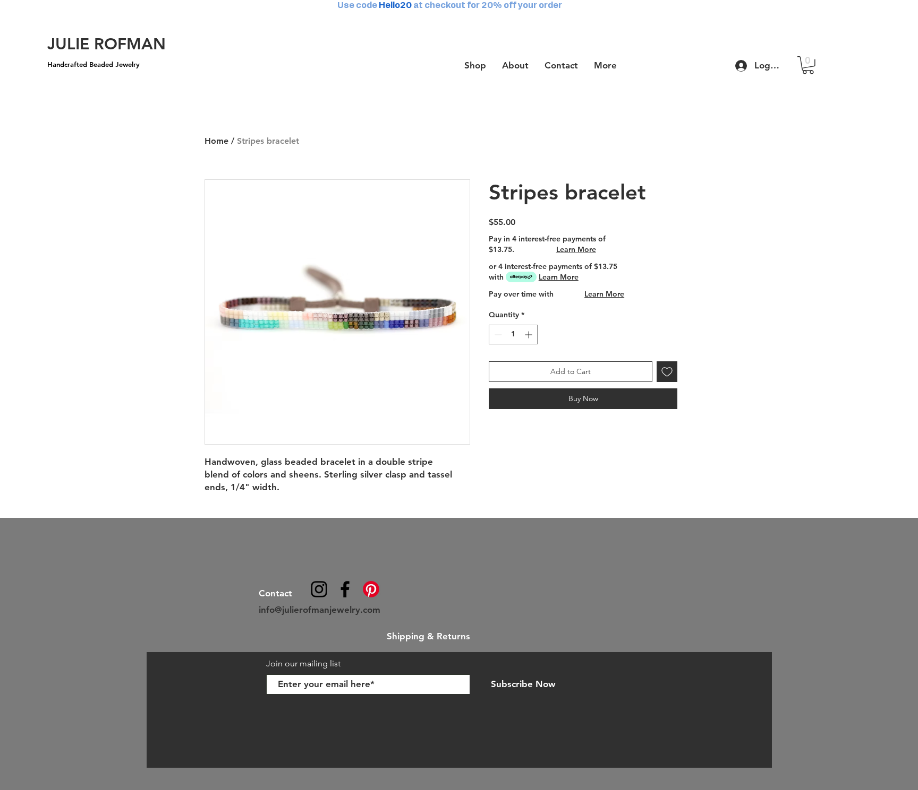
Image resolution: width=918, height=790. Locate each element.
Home (216, 141)
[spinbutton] (513, 334)
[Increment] (529, 334)
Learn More (576, 249)
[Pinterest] (371, 589)
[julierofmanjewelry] (345, 589)
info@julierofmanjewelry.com (319, 609)
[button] (808, 65)
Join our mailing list (304, 663)
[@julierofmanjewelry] (319, 589)
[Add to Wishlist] (667, 371)
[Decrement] (497, 334)
